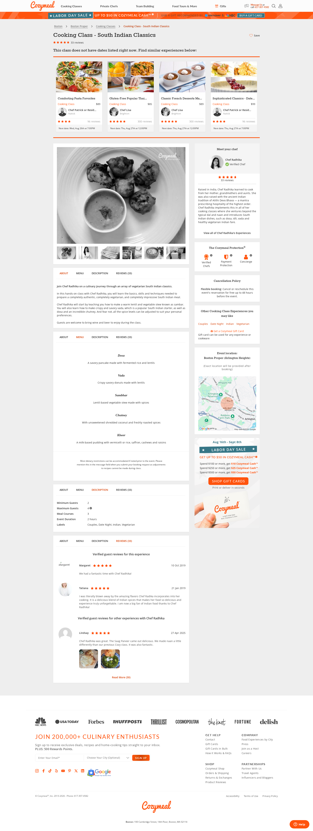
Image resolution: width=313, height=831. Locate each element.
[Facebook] (43, 771)
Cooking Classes (71, 6)
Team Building (145, 6)
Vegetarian (242, 324)
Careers (246, 753)
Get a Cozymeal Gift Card (228, 331)
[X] (76, 771)
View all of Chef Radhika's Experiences (227, 233)
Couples (203, 324)
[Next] (176, 195)
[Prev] (66, 195)
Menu (80, 273)
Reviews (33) (124, 273)
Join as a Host (250, 748)
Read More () (121, 677)
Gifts (222, 6)
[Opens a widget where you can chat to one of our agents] (299, 824)
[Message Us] (247, 6)
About (64, 273)
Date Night (217, 324)
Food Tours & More (184, 6)
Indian (230, 324)
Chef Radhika (233, 159)
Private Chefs (109, 6)
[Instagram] (37, 771)
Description (100, 273)
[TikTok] (50, 771)
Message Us (256, 4)
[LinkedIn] (82, 771)
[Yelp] (56, 771)
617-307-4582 (262, 7)
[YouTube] (63, 771)
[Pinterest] (69, 771)
